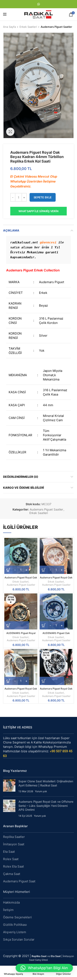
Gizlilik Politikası (15, 925)
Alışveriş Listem (14, 932)
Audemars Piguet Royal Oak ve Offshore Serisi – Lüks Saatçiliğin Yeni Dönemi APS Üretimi (45, 805)
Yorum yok (41, 791)
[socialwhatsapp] (38, 4)
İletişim (8, 910)
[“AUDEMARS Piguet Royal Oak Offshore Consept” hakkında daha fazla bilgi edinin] (16, 625)
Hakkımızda (11, 902)
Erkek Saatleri (28, 26)
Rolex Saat (10, 859)
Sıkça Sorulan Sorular (18, 939)
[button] (44, 968)
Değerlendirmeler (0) (20, 476)
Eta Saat (9, 852)
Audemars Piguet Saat (19, 881)
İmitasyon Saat (13, 844)
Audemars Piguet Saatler (56, 26)
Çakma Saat (11, 874)
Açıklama (11, 230)
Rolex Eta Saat (13, 866)
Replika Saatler (14, 837)
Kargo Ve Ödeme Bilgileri (23, 487)
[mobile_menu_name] (5, 14)
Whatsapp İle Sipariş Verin (38, 211)
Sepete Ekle (43, 197)
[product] (20, 556)
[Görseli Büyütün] (10, 132)
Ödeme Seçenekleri (17, 917)
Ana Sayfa (9, 26)
